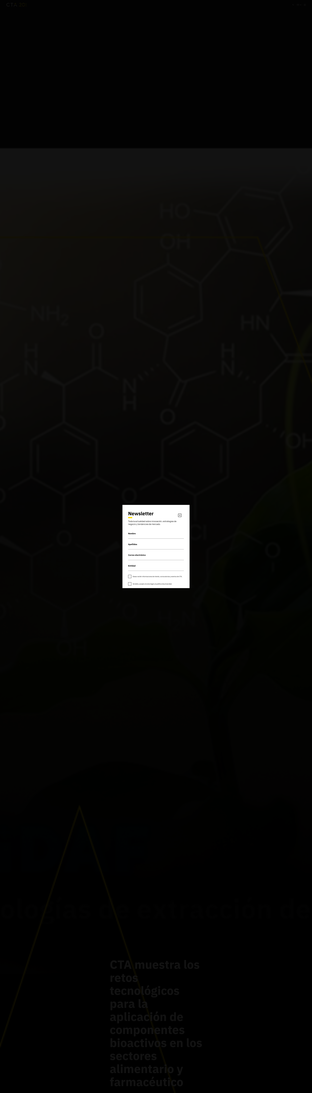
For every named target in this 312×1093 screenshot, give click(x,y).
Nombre (132, 533)
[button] (179, 515)
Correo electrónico (137, 555)
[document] (156, 546)
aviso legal (150, 584)
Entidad (132, 565)
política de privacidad (164, 584)
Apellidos (132, 544)
